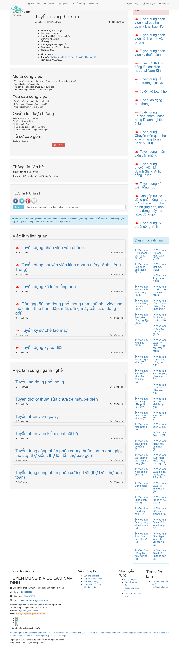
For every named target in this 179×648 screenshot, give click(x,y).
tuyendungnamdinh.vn (87, 218)
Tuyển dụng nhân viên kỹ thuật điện (150, 52)
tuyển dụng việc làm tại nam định (136, 632)
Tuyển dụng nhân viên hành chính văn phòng (150, 38)
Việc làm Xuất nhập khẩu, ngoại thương (159, 459)
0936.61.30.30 (41, 607)
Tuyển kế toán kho (153, 91)
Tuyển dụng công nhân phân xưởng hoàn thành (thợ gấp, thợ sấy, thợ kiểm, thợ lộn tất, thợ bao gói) (68, 452)
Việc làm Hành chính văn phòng (141, 291)
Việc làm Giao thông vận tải (141, 415)
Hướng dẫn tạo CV (160, 586)
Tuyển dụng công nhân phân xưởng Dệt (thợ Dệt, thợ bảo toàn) (68, 474)
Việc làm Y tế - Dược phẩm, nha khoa (159, 304)
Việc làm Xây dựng (159, 278)
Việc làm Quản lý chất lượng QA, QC (159, 345)
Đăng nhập (134, 3)
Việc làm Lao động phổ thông (141, 268)
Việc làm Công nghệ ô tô (141, 485)
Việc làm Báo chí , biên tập (159, 510)
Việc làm (50, 3)
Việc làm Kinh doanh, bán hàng (141, 254)
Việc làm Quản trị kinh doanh (159, 487)
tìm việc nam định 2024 (76, 632)
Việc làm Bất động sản (141, 510)
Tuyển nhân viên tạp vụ (37, 416)
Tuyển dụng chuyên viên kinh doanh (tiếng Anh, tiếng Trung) (68, 267)
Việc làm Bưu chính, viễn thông (159, 523)
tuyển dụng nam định (19, 632)
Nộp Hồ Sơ (58, 145)
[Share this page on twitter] (22, 201)
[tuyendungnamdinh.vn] (17, 6)
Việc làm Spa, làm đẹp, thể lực (141, 537)
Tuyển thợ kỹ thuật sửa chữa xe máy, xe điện (56, 399)
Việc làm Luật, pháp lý (141, 499)
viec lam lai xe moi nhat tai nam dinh (104, 632)
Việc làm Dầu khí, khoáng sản (159, 554)
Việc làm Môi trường (141, 426)
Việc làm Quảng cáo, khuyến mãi (141, 523)
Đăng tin (165, 3)
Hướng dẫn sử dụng (92, 584)
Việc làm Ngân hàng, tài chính (141, 304)
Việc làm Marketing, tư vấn (160, 317)
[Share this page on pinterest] (28, 201)
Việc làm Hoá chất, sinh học (159, 445)
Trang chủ (35, 3)
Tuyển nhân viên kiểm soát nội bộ (46, 433)
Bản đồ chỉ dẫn (90, 586)
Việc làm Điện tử (159, 433)
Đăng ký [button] (149, 3)
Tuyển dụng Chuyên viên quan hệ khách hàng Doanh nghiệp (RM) (150, 137)
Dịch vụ (64, 3)
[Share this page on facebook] (15, 201)
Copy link (18, 207)
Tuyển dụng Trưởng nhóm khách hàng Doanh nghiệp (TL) (149, 118)
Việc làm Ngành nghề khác (142, 359)
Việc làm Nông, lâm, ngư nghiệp (141, 554)
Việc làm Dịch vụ (160, 425)
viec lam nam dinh (56, 632)
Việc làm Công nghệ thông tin (159, 361)
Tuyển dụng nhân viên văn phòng (53, 247)
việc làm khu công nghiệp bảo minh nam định (47, 635)
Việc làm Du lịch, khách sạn (159, 403)
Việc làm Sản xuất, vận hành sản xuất (141, 376)
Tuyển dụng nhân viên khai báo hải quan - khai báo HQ (150, 22)
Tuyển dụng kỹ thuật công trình (148, 224)
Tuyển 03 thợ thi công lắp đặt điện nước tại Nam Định (149, 66)
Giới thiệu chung (91, 581)
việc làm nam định (38, 632)
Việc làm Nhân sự (141, 342)
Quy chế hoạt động (92, 575)
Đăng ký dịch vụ (131, 579)
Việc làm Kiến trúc (159, 415)
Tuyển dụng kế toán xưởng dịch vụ (149, 80)
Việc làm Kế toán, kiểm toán (159, 254)
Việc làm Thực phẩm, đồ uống (141, 445)
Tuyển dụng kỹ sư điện (43, 347)
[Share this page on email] (34, 201)
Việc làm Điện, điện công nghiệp (142, 318)
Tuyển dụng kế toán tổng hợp (49, 286)
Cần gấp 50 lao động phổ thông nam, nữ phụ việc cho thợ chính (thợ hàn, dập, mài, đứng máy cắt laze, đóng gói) (68, 308)
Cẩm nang (79, 3)
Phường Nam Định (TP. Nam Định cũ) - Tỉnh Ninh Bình (74, 57)
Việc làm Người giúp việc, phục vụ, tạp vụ (159, 539)
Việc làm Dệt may (159, 266)
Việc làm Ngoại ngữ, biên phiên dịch (141, 403)
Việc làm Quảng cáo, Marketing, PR (159, 473)
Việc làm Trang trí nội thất (159, 499)
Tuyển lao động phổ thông (39, 382)
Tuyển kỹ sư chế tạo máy (45, 330)
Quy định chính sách (93, 578)
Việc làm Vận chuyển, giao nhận (160, 375)
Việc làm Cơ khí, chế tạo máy (159, 291)
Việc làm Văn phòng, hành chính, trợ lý (141, 459)
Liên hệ (94, 3)
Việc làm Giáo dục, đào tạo (159, 330)
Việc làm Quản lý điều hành (159, 389)
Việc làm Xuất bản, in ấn (141, 471)
